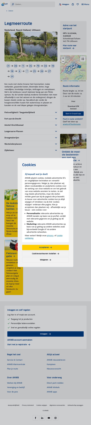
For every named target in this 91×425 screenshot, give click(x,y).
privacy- (50, 235)
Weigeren (44, 260)
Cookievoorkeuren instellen (44, 253)
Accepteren (44, 247)
